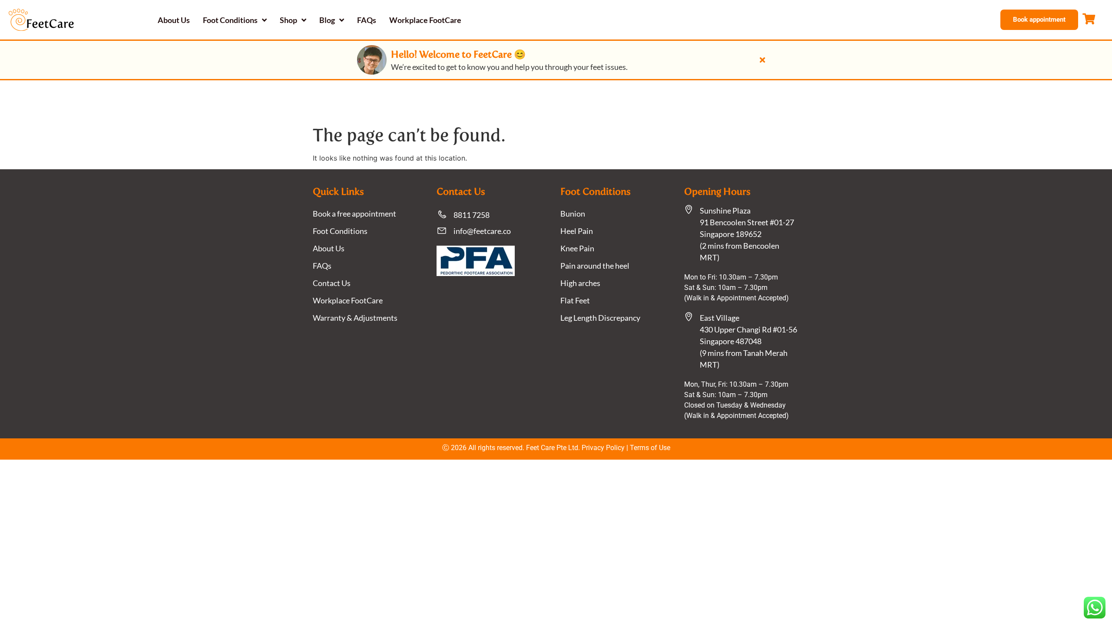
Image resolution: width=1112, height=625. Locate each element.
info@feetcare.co (482, 231)
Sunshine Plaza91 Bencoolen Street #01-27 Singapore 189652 (747, 222)
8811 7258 (471, 215)
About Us (174, 20)
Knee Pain (577, 248)
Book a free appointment (354, 213)
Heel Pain (576, 231)
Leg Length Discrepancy (600, 317)
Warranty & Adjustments (355, 317)
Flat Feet (575, 300)
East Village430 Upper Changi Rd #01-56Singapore (748, 329)
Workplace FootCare (425, 20)
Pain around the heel (594, 265)
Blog (327, 20)
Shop (288, 20)
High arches (580, 283)
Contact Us (332, 283)
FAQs (366, 20)
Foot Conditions (230, 20)
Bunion (572, 213)
